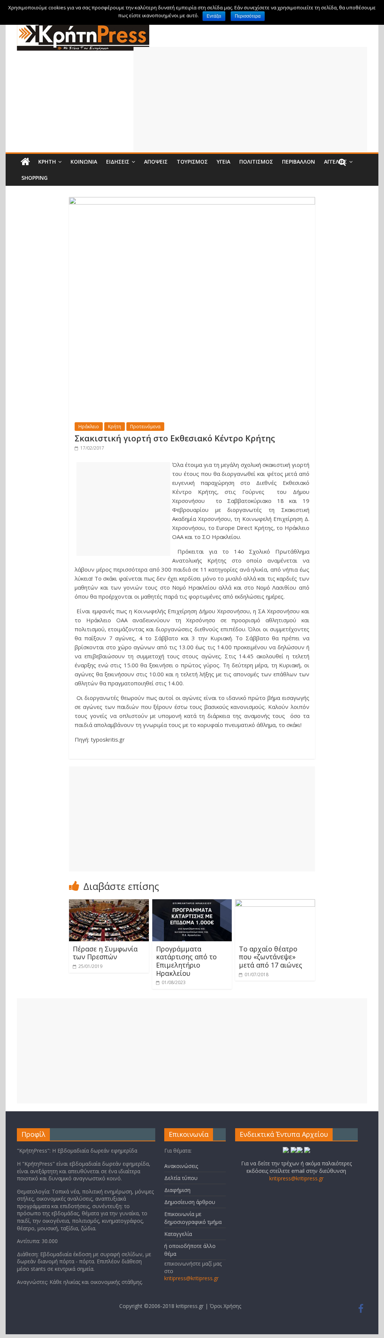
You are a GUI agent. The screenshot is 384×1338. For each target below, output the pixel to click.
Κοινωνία (83, 161)
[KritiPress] (83, 27)
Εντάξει (214, 16)
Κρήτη (47, 161)
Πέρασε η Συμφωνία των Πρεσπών (105, 953)
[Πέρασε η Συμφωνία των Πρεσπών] (109, 904)
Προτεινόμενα (145, 426)
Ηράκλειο (88, 426)
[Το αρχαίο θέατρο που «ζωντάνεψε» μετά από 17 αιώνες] (275, 904)
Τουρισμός (192, 161)
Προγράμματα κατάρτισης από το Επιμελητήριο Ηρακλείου (186, 961)
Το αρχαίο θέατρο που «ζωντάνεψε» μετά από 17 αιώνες (270, 956)
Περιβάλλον (298, 161)
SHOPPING (34, 177)
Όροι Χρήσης (225, 1305)
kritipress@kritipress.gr (191, 1278)
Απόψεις (156, 161)
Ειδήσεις (117, 161)
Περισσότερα (248, 16)
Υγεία (223, 161)
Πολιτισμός (256, 161)
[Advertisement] (250, 99)
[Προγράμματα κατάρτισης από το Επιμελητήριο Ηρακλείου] (192, 904)
